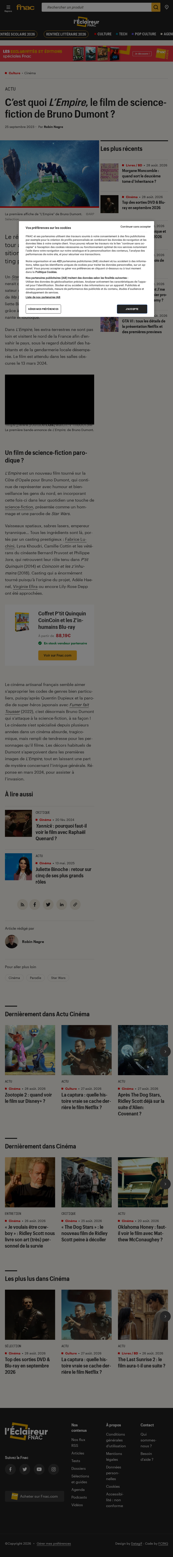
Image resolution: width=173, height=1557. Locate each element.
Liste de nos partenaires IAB (43, 297)
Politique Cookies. (46, 272)
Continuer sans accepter (136, 226)
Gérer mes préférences (43, 309)
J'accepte (132, 309)
